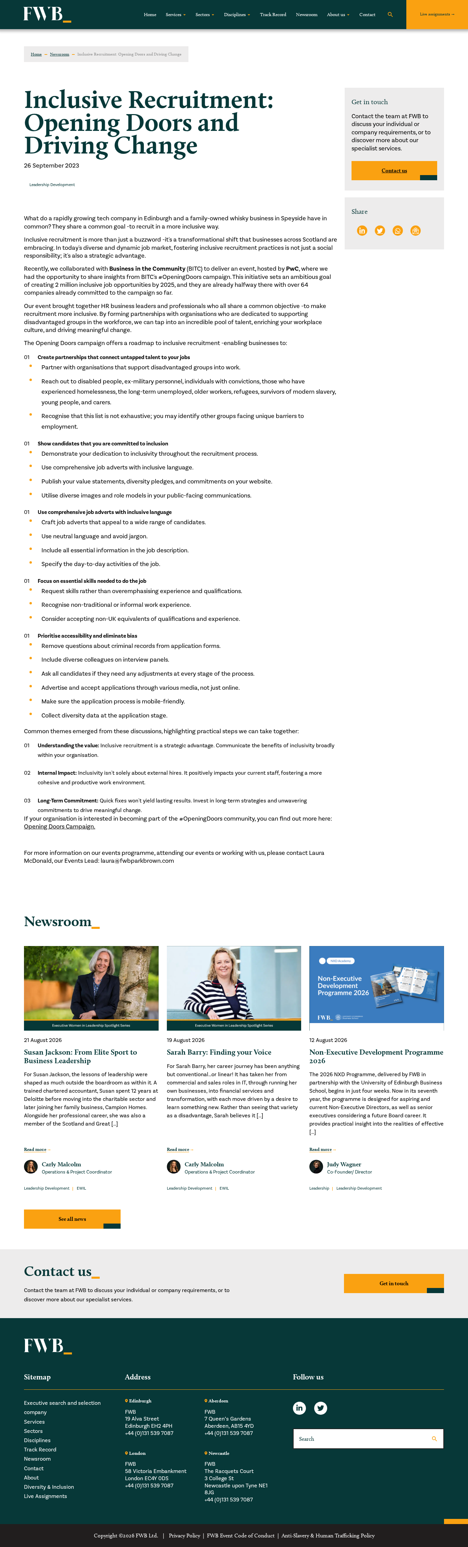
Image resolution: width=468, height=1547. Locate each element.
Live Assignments (45, 1496)
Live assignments (435, 13)
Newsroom (307, 14)
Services (173, 14)
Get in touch (394, 1283)
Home (150, 14)
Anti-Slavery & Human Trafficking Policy (328, 1535)
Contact (367, 14)
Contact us (394, 170)
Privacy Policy (184, 1535)
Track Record (273, 14)
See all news (72, 1219)
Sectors (203, 14)
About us (336, 14)
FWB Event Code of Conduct (241, 1535)
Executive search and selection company (62, 1407)
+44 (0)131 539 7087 (149, 1433)
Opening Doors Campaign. (59, 826)
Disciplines (235, 14)
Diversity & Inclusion (49, 1486)
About (31, 1477)
